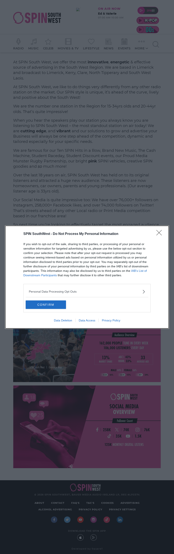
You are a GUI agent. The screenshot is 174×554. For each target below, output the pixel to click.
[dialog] (87, 277)
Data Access (87, 320)
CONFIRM (45, 304)
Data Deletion (63, 320)
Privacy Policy (111, 320)
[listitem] (87, 291)
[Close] (160, 234)
